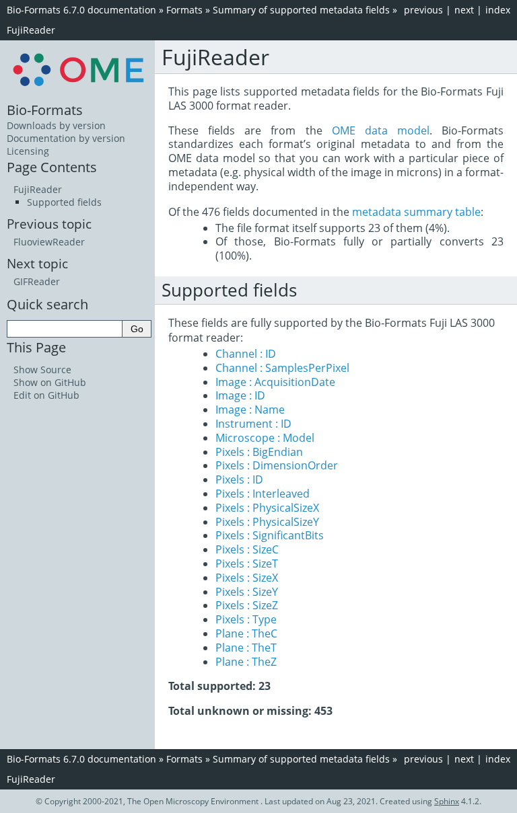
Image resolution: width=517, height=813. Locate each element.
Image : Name (250, 409)
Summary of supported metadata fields (301, 9)
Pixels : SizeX (246, 577)
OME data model (380, 130)
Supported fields (64, 202)
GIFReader (36, 281)
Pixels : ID (239, 479)
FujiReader (31, 30)
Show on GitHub (49, 382)
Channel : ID (245, 353)
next (464, 9)
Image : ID (240, 395)
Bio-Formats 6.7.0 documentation (81, 9)
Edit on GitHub (46, 395)
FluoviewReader (49, 241)
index (497, 9)
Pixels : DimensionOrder (276, 465)
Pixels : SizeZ (246, 605)
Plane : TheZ (246, 661)
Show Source (42, 369)
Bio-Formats (45, 109)
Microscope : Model (264, 437)
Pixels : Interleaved (262, 493)
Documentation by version (66, 138)
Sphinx (446, 801)
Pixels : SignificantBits (269, 535)
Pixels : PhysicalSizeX (267, 507)
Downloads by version (56, 125)
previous (423, 9)
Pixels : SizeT (246, 563)
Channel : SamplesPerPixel (282, 367)
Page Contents (52, 166)
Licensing (28, 151)
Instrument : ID (253, 423)
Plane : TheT (246, 647)
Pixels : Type (246, 619)
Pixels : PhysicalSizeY (267, 521)
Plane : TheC (246, 633)
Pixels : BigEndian (259, 451)
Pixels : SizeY (246, 591)
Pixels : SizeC (247, 549)
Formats (184, 9)
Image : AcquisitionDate (275, 382)
